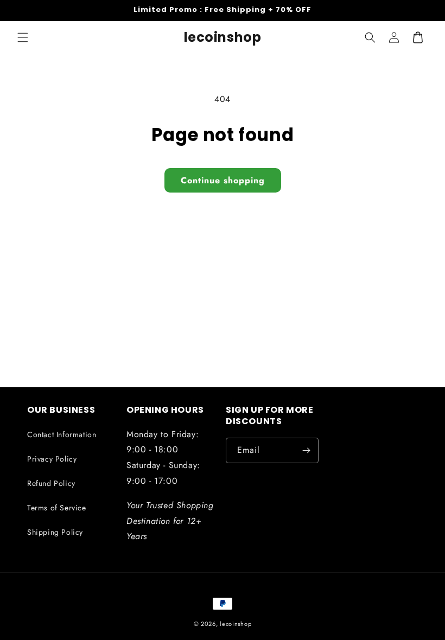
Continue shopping (223, 180)
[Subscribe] (306, 450)
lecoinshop (235, 623)
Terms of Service (56, 507)
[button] (23, 37)
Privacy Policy (52, 458)
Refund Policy (51, 483)
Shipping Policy (55, 532)
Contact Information (61, 434)
